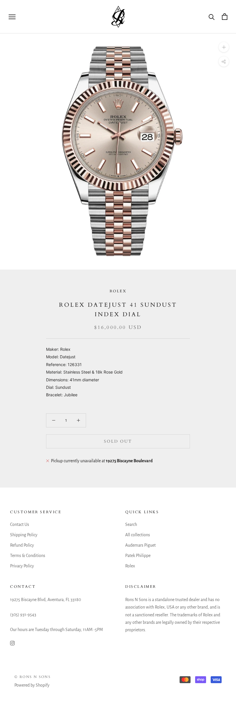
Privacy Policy (22, 566)
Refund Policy (22, 545)
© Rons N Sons (32, 677)
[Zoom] (224, 47)
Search (131, 524)
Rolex (118, 291)
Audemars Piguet (140, 545)
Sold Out (118, 441)
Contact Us (19, 524)
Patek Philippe (138, 555)
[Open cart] (224, 16)
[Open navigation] (12, 16)
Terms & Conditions (27, 555)
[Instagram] (12, 643)
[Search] (212, 17)
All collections (137, 535)
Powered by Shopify (32, 685)
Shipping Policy (23, 535)
